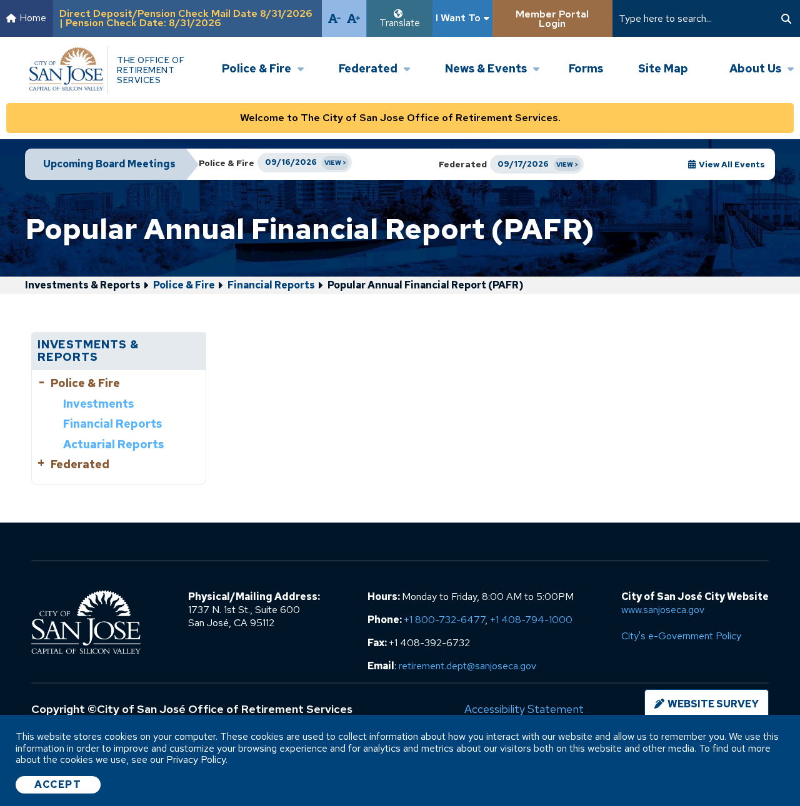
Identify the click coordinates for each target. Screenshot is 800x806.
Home (32, 17)
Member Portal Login (552, 18)
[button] (263, 58)
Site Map (663, 68)
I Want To (458, 17)
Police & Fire (184, 285)
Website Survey (713, 703)
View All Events (732, 164)
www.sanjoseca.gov (662, 609)
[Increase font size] (353, 18)
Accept (58, 784)
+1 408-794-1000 (531, 619)
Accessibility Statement (524, 709)
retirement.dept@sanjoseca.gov (467, 665)
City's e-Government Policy (681, 635)
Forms (586, 68)
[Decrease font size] (334, 18)
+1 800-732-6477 (444, 619)
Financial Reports (271, 285)
